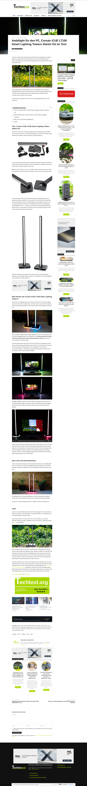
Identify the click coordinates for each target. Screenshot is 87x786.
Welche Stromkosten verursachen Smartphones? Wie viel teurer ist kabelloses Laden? (46, 675)
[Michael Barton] (16, 642)
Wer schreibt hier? (33, 773)
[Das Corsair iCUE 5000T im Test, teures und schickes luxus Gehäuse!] (32, 600)
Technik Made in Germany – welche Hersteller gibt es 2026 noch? (66, 264)
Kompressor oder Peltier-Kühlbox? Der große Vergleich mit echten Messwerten (17, 675)
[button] (73, 15)
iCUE (19, 634)
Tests (13, 37)
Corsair (14, 634)
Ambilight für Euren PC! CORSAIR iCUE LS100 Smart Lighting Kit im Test (17, 607)
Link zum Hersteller (17, 574)
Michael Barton (27, 640)
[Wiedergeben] (13, 440)
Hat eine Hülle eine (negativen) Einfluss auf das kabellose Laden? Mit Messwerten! (32, 675)
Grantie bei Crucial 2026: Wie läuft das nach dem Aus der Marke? (66, 304)
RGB (28, 634)
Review (23, 634)
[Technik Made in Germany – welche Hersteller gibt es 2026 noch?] (66, 259)
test (31, 634)
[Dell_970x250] (53, 8)
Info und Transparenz (34, 775)
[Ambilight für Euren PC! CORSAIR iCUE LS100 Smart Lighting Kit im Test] (18, 600)
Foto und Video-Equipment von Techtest (38, 777)
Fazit (15, 121)
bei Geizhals (27, 574)
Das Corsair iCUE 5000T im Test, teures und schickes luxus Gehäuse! (32, 607)
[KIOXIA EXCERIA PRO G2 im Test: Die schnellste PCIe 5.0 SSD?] (66, 153)
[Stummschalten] (48, 440)
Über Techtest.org (61, 765)
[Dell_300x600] (66, 235)
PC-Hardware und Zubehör (21, 37)
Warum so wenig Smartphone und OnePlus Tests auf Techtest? (61, 702)
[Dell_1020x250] (43, 756)
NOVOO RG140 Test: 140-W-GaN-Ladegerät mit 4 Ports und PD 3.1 (66, 204)
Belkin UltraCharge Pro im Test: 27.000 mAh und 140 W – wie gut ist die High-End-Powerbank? (66, 128)
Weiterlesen (18, 687)
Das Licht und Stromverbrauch (23, 119)
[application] (32, 425)
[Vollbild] (50, 440)
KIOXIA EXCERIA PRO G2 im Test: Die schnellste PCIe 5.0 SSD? (66, 166)
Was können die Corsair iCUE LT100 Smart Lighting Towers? (30, 116)
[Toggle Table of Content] (49, 108)
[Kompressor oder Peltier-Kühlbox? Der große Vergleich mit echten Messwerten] (18, 666)
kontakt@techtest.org (35, 769)
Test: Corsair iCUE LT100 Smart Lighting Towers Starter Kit (31, 111)
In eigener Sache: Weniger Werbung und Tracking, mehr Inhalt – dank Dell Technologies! (66, 77)
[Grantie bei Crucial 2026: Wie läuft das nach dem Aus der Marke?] (66, 299)
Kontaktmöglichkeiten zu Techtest (64, 767)
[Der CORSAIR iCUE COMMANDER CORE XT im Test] (45, 600)
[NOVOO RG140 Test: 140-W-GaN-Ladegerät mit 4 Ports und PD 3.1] (66, 190)
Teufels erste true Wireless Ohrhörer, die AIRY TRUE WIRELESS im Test (25, 702)
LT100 (15, 522)
